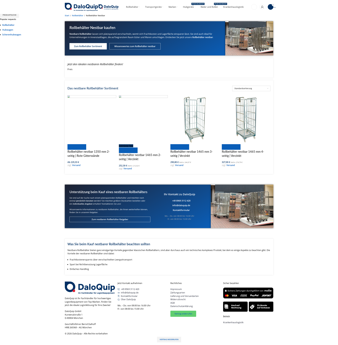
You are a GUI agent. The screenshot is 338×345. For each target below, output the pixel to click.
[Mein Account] (262, 7)
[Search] (254, 7)
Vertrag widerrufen (169, 339)
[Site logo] (82, 6)
